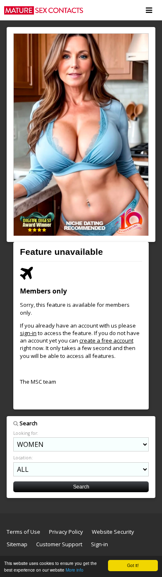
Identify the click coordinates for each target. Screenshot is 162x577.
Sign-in (99, 544)
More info (74, 570)
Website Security (113, 531)
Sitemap (17, 544)
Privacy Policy (66, 531)
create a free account (106, 340)
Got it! (133, 565)
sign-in (28, 333)
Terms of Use (23, 531)
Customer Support (59, 544)
